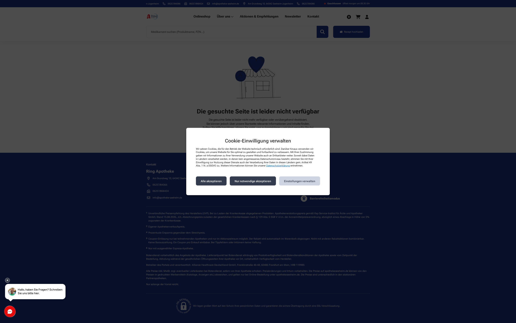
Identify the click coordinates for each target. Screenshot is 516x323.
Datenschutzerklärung (278, 165)
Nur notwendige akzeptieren (253, 181)
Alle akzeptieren (211, 181)
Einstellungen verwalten (299, 181)
